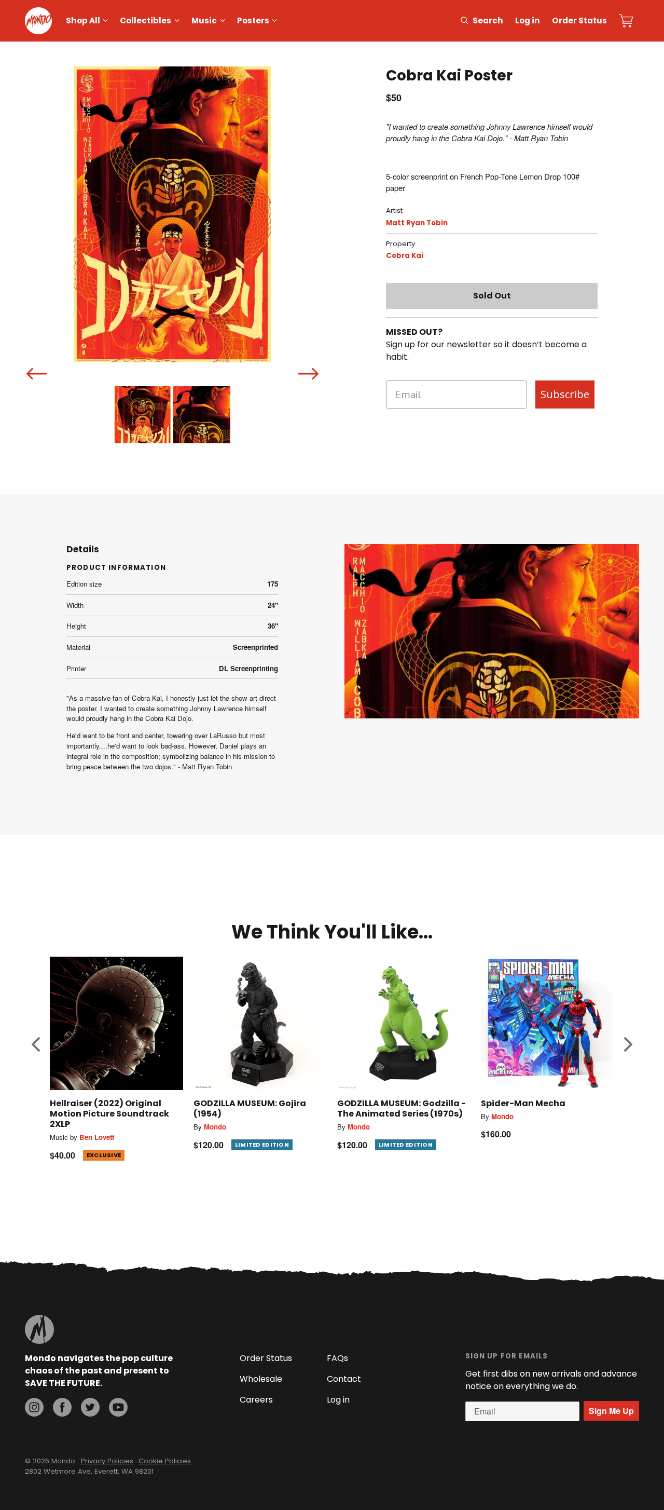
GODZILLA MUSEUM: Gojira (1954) (249, 1108)
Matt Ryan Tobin (417, 223)
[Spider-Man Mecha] (547, 1023)
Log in (527, 20)
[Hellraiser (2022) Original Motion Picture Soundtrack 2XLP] (116, 1023)
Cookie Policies (165, 1461)
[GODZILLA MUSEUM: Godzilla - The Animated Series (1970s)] (404, 1023)
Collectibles (145, 20)
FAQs (337, 1358)
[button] (36, 1044)
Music (204, 20)
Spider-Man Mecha (523, 1103)
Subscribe (565, 394)
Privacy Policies (107, 1461)
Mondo (215, 1127)
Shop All (83, 20)
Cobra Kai (404, 256)
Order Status (579, 20)
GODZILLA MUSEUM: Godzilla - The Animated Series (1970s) (401, 1108)
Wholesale (261, 1379)
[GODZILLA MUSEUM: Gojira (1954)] (260, 1023)
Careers (256, 1400)
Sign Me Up (611, 1411)
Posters (253, 20)
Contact (344, 1379)
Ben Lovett (96, 1137)
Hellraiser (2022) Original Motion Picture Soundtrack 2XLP (109, 1113)
